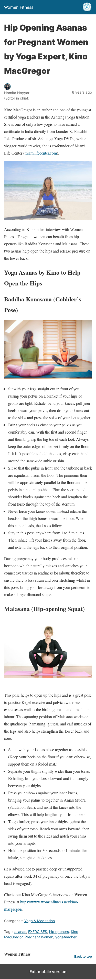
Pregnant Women (39, 937)
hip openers (59, 931)
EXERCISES (37, 931)
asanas (20, 931)
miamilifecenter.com (41, 153)
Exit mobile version (48, 971)
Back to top (83, 956)
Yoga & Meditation (39, 921)
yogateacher (66, 937)
